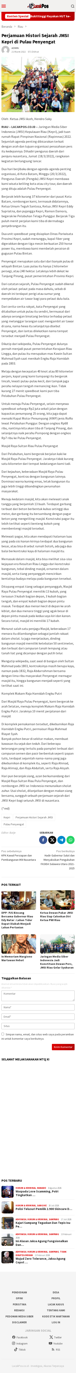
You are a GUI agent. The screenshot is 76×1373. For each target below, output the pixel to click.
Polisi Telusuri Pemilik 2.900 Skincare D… (44, 1209)
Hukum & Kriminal (26, 1188)
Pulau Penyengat (14, 824)
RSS (58, 1349)
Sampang (54, 1219)
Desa (56, 1292)
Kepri (7, 817)
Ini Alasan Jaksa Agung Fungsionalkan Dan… (42, 1243)
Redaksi (19, 1310)
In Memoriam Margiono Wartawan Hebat (16, 958)
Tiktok (22, 1349)
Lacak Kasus (56, 1304)
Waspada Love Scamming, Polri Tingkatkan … (37, 1193)
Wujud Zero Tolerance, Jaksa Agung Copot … (40, 1260)
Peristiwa (19, 1304)
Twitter (58, 1337)
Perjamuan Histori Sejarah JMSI (34, 817)
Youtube (57, 1343)
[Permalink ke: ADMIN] (5, 49)
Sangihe (42, 1205)
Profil (55, 1298)
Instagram (22, 1343)
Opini (19, 1298)
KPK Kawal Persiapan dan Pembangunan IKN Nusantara (18, 855)
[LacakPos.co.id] (38, 5)
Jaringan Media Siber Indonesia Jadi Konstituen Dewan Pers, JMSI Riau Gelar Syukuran (57, 962)
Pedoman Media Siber (19, 1316)
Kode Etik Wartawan (56, 1316)
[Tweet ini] (52, 840)
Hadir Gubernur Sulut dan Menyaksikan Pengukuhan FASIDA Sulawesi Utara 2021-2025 (58, 859)
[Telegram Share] (61, 840)
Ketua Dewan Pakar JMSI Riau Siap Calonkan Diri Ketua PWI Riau (56, 916)
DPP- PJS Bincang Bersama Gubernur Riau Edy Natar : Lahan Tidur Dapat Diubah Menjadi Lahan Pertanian (17, 920)
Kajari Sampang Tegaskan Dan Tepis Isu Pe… (43, 1224)
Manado (41, 1188)
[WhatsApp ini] (70, 840)
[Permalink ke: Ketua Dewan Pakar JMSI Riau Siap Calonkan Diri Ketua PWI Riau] (57, 900)
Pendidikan (19, 1292)
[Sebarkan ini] (43, 840)
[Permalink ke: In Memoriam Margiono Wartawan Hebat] (18, 944)
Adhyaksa (21, 1219)
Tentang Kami (56, 1310)
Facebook (22, 1337)
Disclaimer (19, 1322)
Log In (56, 1322)
